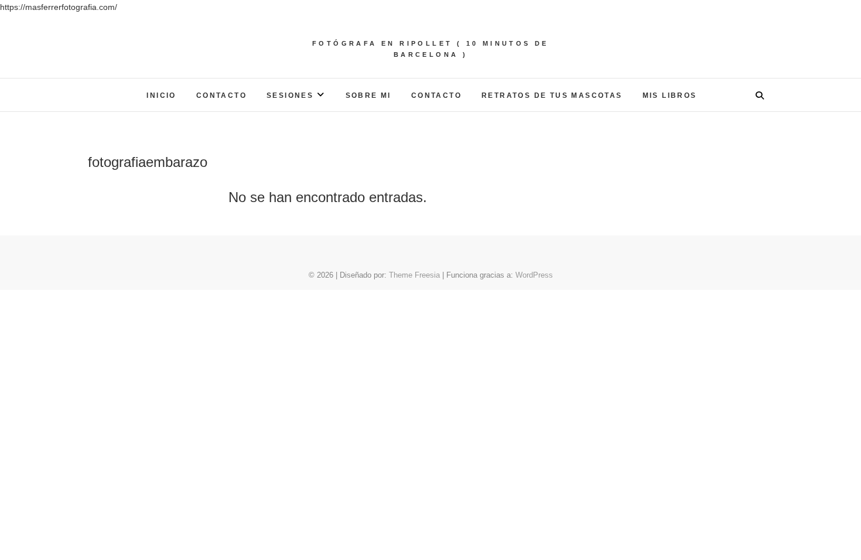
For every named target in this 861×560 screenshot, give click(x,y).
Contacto (221, 95)
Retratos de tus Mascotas (552, 95)
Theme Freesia (414, 275)
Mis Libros (670, 95)
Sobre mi (368, 95)
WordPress (534, 275)
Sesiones (289, 95)
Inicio (161, 95)
